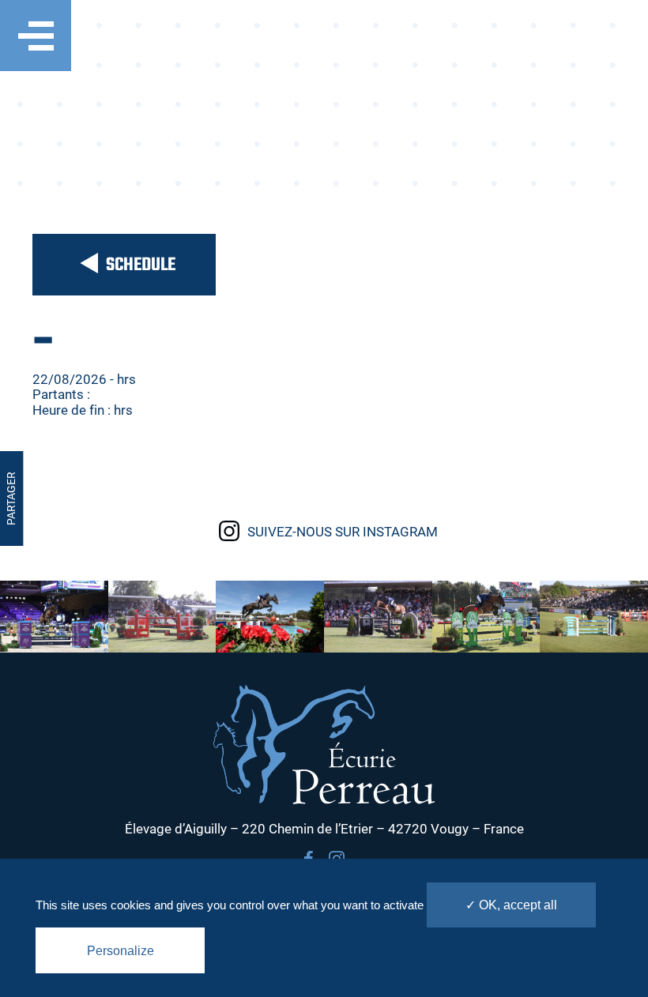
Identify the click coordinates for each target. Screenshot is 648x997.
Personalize (120, 950)
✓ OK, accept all (511, 905)
